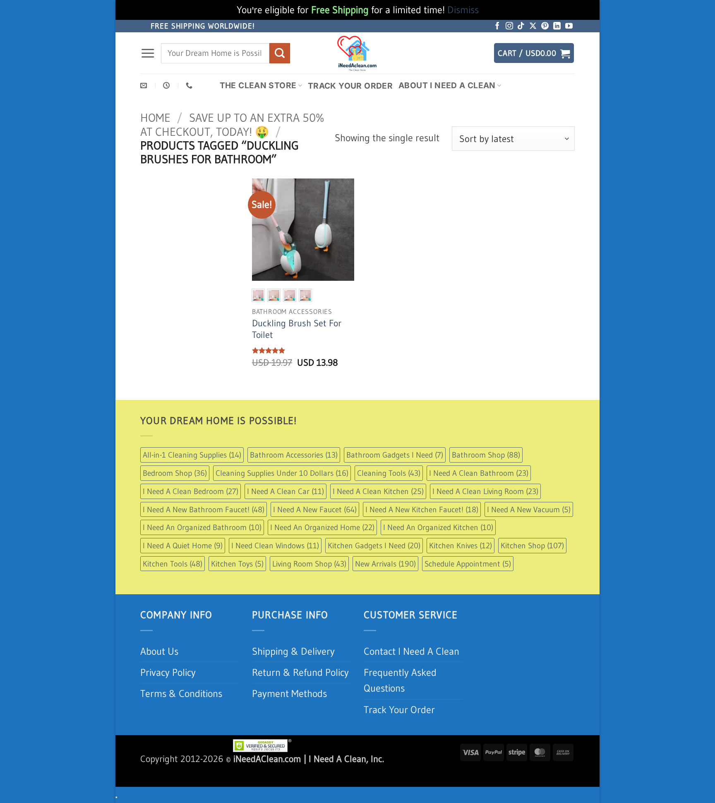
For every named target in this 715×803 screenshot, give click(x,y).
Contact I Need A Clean (411, 651)
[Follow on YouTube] (569, 26)
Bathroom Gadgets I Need (394, 455)
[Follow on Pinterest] (545, 26)
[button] (147, 53)
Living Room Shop (309, 564)
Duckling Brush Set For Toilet (296, 329)
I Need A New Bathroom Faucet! (203, 509)
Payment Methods (289, 693)
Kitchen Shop (532, 545)
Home (155, 118)
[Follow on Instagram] (509, 26)
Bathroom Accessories (294, 455)
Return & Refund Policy (300, 672)
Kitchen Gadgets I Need (374, 545)
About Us (159, 651)
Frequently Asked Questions (400, 680)
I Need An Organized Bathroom (202, 527)
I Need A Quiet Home (183, 545)
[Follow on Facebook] (497, 26)
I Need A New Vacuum (529, 509)
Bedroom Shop (175, 473)
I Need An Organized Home (322, 527)
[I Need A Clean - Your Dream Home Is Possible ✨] (357, 53)
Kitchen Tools (172, 564)
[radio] (258, 295)
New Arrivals (385, 564)
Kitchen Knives (460, 545)
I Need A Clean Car (285, 491)
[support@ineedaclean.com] (144, 85)
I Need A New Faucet (315, 509)
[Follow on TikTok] (521, 26)
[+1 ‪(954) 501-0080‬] (190, 85)
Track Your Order (350, 86)
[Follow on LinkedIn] (557, 26)
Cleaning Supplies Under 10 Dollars (282, 473)
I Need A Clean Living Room (485, 491)
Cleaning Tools (388, 473)
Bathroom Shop (486, 455)
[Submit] (279, 53)
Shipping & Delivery (293, 651)
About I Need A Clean (447, 85)
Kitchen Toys (237, 564)
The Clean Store (258, 85)
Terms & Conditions (181, 693)
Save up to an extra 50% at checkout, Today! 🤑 (232, 124)
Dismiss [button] (463, 10)
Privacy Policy (168, 672)
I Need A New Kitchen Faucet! (421, 509)
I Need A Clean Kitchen (378, 491)
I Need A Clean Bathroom (478, 473)
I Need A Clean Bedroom (190, 491)
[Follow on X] (533, 26)
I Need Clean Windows (275, 545)
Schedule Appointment (468, 564)
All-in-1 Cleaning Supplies (192, 455)
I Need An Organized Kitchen (438, 527)
